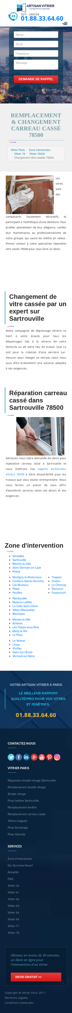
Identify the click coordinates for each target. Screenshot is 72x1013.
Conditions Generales (19, 1003)
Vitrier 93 (13, 906)
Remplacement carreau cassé (27, 814)
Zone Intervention (39, 150)
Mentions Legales (16, 998)
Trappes (57, 577)
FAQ (10, 879)
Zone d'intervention (20, 859)
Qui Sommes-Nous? (20, 865)
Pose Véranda (17, 834)
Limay (16, 644)
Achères (17, 623)
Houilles (17, 592)
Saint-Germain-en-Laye (26, 567)
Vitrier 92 (13, 899)
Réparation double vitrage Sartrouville (32, 780)
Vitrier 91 (13, 892)
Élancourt (57, 589)
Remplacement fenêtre (22, 807)
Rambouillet (19, 598)
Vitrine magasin (17, 821)
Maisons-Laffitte (22, 602)
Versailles (18, 556)
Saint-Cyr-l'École (22, 652)
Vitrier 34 (13, 885)
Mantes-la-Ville (21, 619)
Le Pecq (17, 635)
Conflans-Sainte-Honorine (28, 581)
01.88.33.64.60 (42, 18)
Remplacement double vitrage (27, 787)
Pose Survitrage (18, 827)
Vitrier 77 (13, 926)
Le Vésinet (18, 640)
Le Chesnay (59, 585)
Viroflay (17, 648)
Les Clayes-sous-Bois (25, 627)
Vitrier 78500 (37, 154)
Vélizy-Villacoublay (23, 610)
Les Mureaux (20, 585)
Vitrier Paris (18, 150)
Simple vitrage (17, 794)
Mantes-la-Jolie (21, 564)
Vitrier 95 (13, 919)
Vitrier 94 (13, 912)
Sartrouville (19, 560)
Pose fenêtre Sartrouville (23, 800)
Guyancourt (59, 592)
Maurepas (18, 614)
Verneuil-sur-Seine (23, 656)
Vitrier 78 (19, 154)
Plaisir (16, 589)
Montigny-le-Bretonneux (27, 577)
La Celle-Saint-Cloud (25, 606)
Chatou (56, 581)
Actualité (13, 872)
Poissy (16, 571)
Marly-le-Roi (19, 631)
